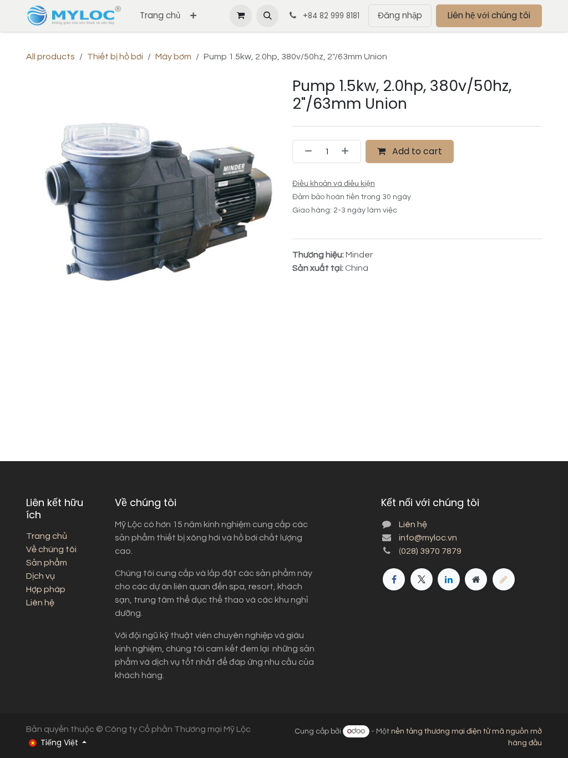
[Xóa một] (305, 151)
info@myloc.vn (428, 537)
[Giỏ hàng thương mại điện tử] (241, 15)
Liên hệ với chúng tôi (489, 15)
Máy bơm (173, 56)
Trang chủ (46, 536)
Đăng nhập (400, 15)
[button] (267, 15)
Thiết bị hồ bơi (115, 56)
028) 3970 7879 (431, 551)
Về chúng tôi (51, 549)
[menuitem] (160, 16)
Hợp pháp (45, 589)
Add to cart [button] (416, 151)
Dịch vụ (40, 576)
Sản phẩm (46, 562)
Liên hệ (40, 602)
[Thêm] (348, 151)
